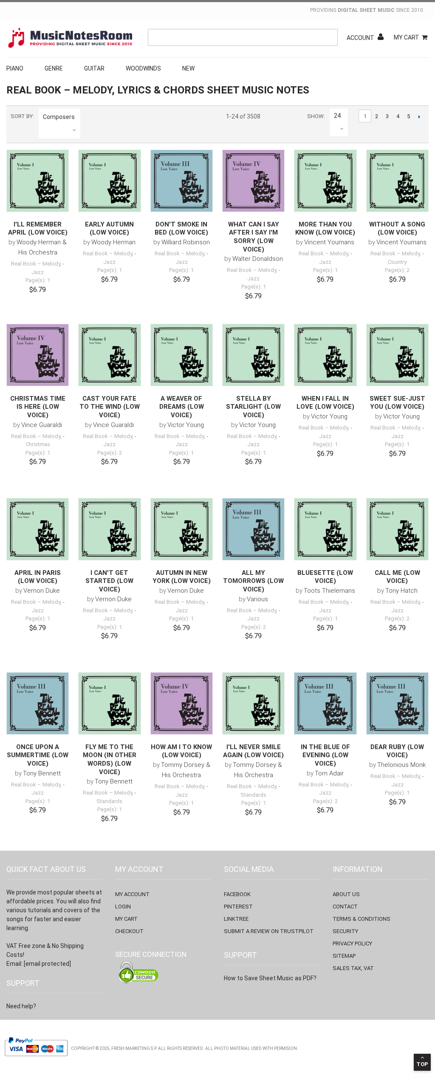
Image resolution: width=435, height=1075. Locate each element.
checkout (129, 931)
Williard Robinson (185, 242)
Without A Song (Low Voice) (397, 229)
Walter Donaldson (257, 259)
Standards (109, 801)
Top (422, 1064)
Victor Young (185, 425)
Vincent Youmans (329, 242)
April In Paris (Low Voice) (37, 577)
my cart (126, 919)
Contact (345, 906)
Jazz (37, 272)
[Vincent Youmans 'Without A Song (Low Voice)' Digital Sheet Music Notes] (397, 181)
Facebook (237, 894)
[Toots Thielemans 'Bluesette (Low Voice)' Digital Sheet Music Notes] (325, 529)
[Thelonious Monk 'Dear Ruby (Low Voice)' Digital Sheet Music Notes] (397, 703)
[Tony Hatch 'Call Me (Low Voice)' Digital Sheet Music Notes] (397, 529)
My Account (132, 894)
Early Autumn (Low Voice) (109, 229)
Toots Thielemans (329, 590)
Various (257, 599)
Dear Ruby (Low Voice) (397, 751)
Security (345, 931)
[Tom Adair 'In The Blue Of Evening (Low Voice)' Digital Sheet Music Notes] (325, 703)
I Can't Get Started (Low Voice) (109, 581)
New (188, 68)
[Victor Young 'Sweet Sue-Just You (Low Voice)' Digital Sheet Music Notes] (397, 355)
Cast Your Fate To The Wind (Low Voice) (109, 407)
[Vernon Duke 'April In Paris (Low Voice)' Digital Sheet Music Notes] (37, 529)
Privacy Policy (352, 943)
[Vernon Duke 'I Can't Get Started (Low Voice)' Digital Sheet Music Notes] (109, 529)
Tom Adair (329, 773)
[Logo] (70, 37)
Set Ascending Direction (88, 116)
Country (397, 262)
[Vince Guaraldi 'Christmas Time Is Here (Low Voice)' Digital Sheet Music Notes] (37, 355)
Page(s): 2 (397, 270)
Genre (54, 68)
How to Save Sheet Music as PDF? (270, 978)
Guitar (94, 68)
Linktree (236, 919)
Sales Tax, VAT (353, 968)
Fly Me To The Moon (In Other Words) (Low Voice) (109, 759)
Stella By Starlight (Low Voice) (253, 407)
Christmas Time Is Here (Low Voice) (37, 407)
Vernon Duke (41, 590)
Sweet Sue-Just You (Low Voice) (397, 403)
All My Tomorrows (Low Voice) (253, 581)
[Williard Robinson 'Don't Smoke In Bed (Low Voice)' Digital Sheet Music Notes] (181, 181)
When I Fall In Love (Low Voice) (325, 403)
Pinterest (238, 906)
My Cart (406, 37)
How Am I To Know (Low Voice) (181, 751)
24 (337, 115)
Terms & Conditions (361, 919)
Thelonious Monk (401, 765)
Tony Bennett (42, 773)
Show (315, 116)
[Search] (329, 37)
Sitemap (344, 956)
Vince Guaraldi (41, 425)
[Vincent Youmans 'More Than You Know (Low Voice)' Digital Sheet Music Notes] (325, 181)
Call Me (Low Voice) (397, 577)
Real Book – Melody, (36, 263)
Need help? (21, 1006)
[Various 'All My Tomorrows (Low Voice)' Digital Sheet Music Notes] (253, 529)
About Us (346, 894)
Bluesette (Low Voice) (325, 577)
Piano (14, 68)
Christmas (37, 444)
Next (419, 116)
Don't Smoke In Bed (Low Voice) (181, 229)
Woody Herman (113, 242)
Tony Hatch (401, 590)
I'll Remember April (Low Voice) (38, 229)
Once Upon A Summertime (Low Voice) (37, 755)
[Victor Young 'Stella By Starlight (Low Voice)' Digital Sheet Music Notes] (253, 355)
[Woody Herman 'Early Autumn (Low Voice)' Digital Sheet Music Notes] (109, 181)
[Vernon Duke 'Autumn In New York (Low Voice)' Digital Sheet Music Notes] (181, 529)
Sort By (22, 116)
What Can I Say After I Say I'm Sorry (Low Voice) (253, 237)
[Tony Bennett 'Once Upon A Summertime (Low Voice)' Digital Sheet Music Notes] (37, 703)
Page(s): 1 (37, 280)
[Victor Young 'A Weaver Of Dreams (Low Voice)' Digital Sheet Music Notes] (181, 355)
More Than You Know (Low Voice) (325, 229)
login (123, 906)
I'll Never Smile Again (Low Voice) (253, 751)
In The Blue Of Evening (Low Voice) (325, 755)
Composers (59, 116)
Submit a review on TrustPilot (269, 931)
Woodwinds (143, 68)
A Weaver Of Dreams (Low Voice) (181, 407)
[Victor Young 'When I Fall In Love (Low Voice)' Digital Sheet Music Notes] (325, 355)
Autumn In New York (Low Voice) (182, 577)
